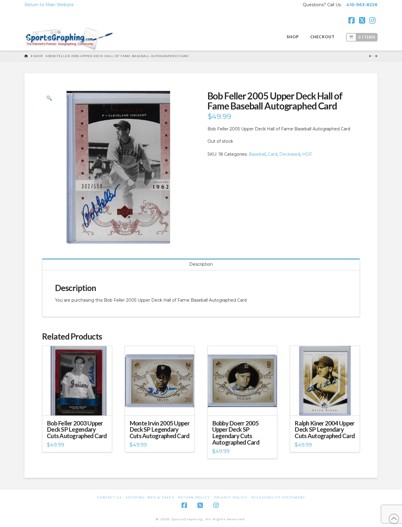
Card (272, 154)
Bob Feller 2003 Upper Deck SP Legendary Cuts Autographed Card (77, 430)
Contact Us (109, 497)
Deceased (289, 154)
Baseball (257, 154)
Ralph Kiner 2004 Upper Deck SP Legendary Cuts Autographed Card (325, 430)
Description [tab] (201, 264)
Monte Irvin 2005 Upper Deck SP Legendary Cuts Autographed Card (159, 430)
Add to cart (79, 405)
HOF (307, 154)
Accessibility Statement (278, 497)
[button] (49, 98)
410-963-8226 (362, 4)
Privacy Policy (230, 497)
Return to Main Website (49, 4)
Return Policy (194, 497)
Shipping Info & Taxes (150, 497)
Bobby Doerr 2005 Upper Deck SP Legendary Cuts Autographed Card (235, 433)
